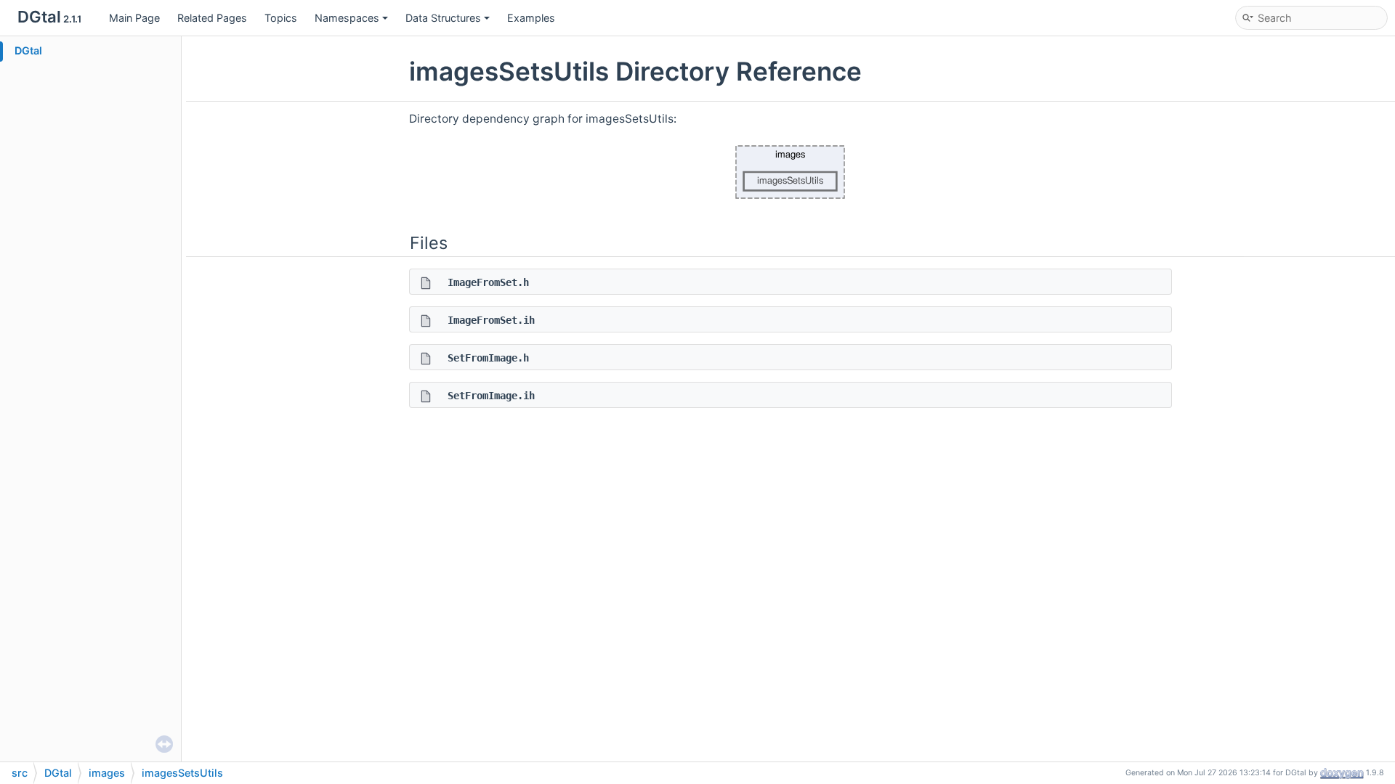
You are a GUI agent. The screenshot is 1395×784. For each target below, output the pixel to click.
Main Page (134, 18)
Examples (531, 18)
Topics (280, 18)
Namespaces (347, 18)
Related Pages (212, 18)
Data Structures (443, 18)
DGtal (28, 50)
